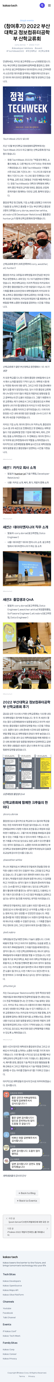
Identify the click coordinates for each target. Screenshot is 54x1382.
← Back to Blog (27, 1193)
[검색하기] (42, 5)
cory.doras (20, 44)
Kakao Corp (8, 1349)
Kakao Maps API (10, 1289)
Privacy (30, 1376)
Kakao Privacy (10, 1358)
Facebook (8, 1312)
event (39, 48)
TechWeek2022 (16, 51)
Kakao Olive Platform (13, 1294)
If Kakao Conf (9, 1331)
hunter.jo (20, 473)
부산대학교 (32, 51)
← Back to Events (27, 1200)
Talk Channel (9, 1317)
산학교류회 (44, 51)
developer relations (23, 48)
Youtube (7, 1308)
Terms (22, 1376)
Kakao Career (10, 1353)
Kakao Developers (12, 1280)
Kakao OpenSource (12, 1285)
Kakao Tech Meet (11, 1335)
